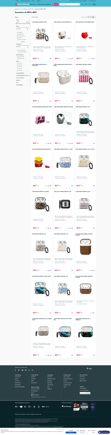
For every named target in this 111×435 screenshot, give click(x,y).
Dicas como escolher (35, 388)
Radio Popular (18, 384)
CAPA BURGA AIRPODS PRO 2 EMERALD (83, 319)
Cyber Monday (50, 384)
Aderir (32, 380)
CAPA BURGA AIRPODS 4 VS (61, 234)
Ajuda (65, 386)
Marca (17, 26)
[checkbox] (67, 430)
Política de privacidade (60, 429)
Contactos (17, 380)
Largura (18, 80)
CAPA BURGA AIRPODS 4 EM (83, 106)
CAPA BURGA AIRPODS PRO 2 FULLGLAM (39, 65)
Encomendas (82, 378)
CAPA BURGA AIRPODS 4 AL (39, 234)
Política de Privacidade (20, 414)
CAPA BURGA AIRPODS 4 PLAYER (40, 191)
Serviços (16, 378)
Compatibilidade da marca (22, 75)
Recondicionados (34, 390)
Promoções (49, 376)
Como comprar (67, 376)
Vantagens (33, 378)
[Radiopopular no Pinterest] (25, 370)
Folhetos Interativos (51, 378)
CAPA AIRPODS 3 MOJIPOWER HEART (85, 22)
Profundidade (19, 85)
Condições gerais (67, 384)
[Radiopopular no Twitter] (18, 370)
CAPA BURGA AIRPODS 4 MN (39, 22)
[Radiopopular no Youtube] (22, 370)
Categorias (19, 44)
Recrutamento (18, 382)
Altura (17, 61)
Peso (17, 82)
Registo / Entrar (83, 380)
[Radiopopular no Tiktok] (32, 370)
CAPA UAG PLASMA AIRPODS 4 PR (62, 191)
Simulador (33, 376)
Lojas (90, 368)
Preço (17, 20)
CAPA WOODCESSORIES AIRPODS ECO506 (84, 277)
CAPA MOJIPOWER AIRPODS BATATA (41, 149)
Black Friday (49, 382)
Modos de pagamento (68, 378)
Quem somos (17, 376)
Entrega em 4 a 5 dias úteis (38, 49)
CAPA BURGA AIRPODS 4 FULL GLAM (85, 149)
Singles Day (49, 388)
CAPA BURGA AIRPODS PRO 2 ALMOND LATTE (42, 319)
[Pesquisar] (78, 4)
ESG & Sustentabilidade (20, 386)
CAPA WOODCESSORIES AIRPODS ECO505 (84, 235)
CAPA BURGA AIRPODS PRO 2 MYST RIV (63, 319)
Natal (48, 386)
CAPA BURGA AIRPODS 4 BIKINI (83, 64)
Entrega (65, 380)
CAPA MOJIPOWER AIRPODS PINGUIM (63, 106)
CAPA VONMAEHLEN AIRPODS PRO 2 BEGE (63, 65)
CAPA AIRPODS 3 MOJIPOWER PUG (63, 22)
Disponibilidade (19, 54)
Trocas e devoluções (68, 382)
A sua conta (82, 376)
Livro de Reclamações (84, 390)
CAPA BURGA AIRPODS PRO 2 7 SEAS (63, 149)
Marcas (32, 392)
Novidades (49, 380)
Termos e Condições (30, 414)
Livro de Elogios (83, 388)
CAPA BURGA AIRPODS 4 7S (61, 276)
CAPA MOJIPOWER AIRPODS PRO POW (42, 106)
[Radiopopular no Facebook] (15, 370)
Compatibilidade (20, 73)
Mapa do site (38, 414)
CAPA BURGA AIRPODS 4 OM (83, 191)
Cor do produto (20, 77)
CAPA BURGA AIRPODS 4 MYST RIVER (41, 276)
